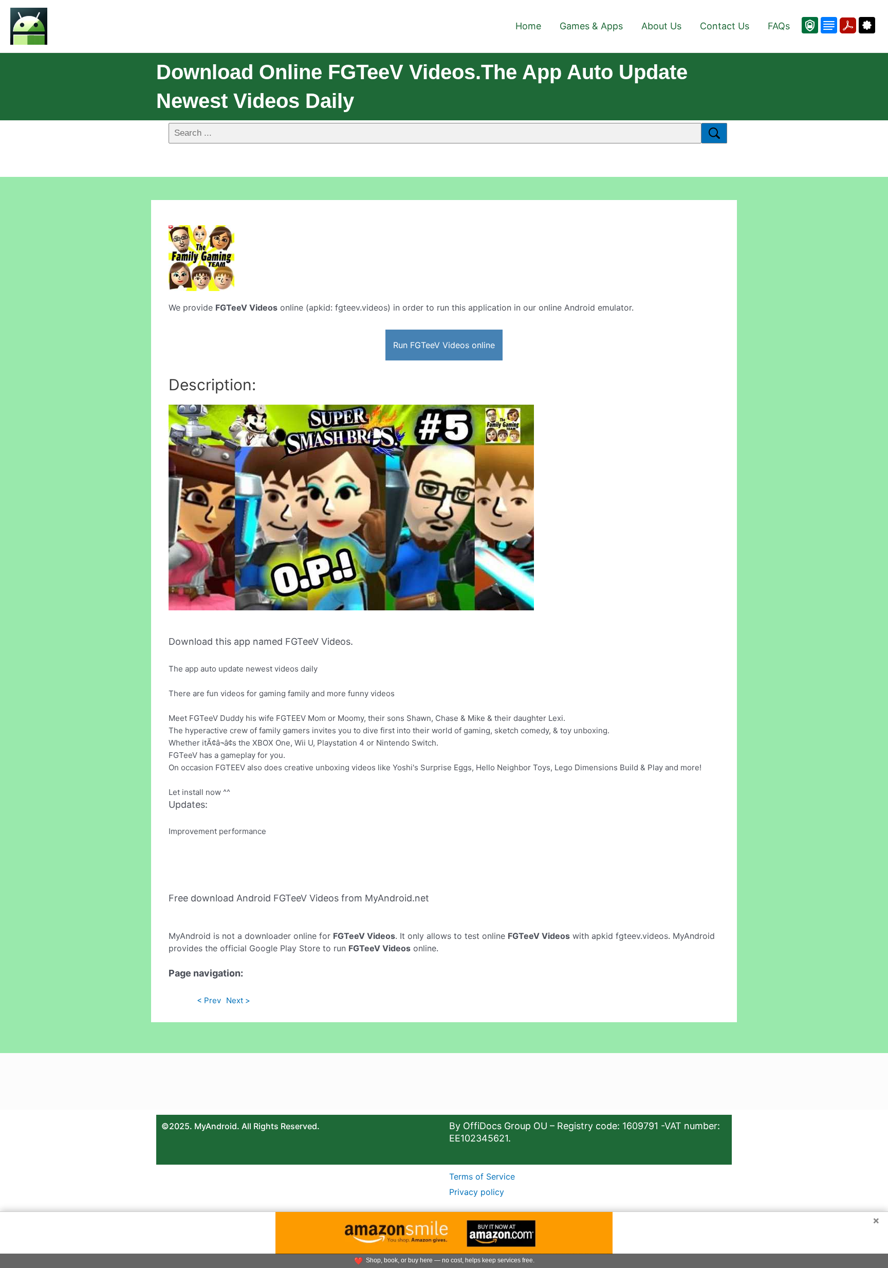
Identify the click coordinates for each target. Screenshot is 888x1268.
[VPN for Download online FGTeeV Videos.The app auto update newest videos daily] (810, 25)
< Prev (209, 1000)
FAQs (779, 26)
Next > (238, 1000)
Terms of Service (482, 1176)
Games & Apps (591, 26)
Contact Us (724, 26)
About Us (661, 26)
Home (528, 26)
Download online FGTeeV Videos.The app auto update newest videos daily (422, 86)
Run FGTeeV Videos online (444, 345)
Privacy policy (476, 1192)
